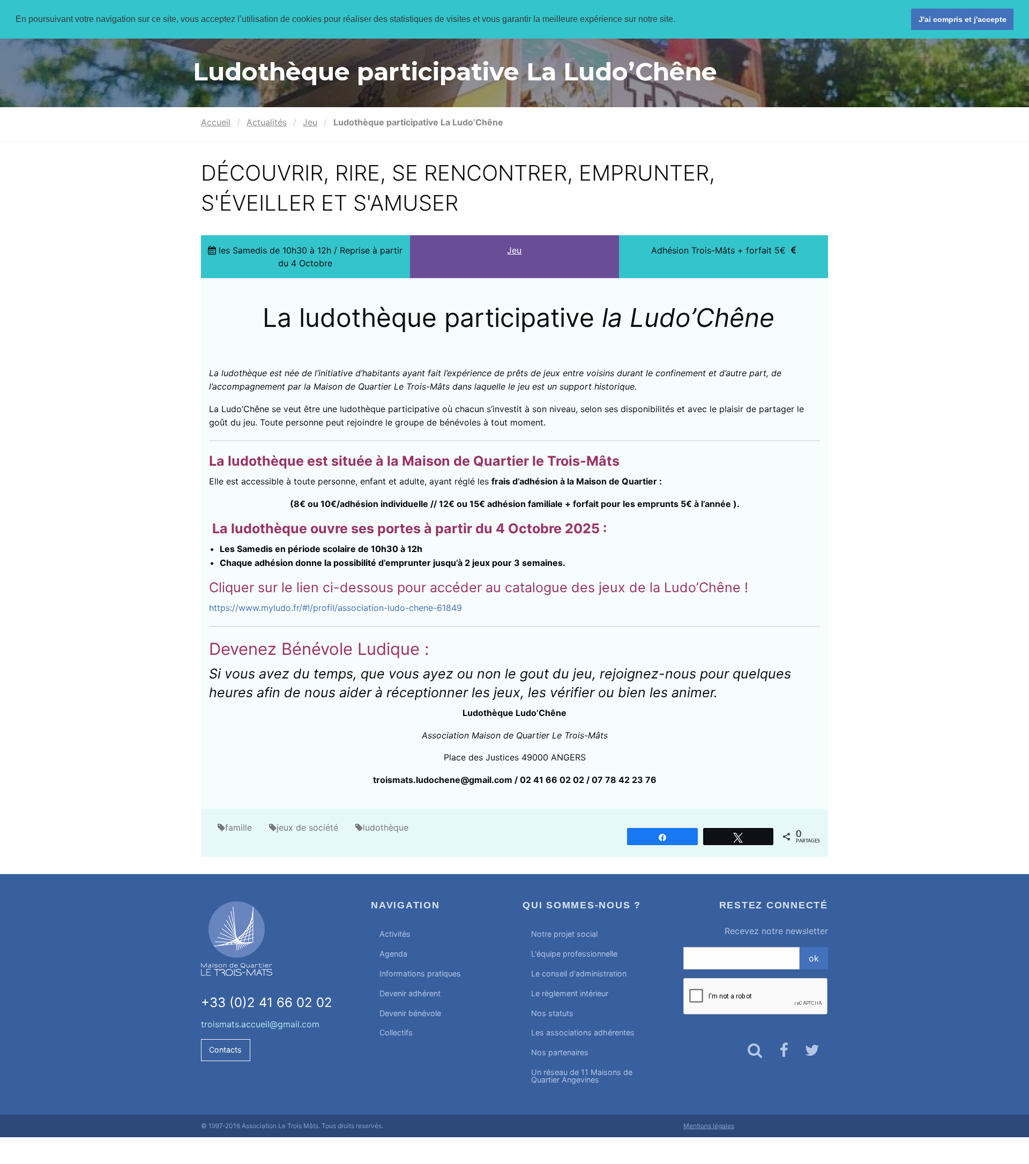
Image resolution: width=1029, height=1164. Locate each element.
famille (238, 827)
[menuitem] (438, 934)
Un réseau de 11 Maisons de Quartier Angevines (581, 1076)
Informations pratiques (420, 973)
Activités (395, 933)
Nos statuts (552, 1013)
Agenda (393, 953)
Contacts (225, 1049)
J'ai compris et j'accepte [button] (962, 19)
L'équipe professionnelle (574, 953)
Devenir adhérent (410, 993)
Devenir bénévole (410, 1013)
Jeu (310, 122)
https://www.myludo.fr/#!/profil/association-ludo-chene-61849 (335, 607)
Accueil (215, 122)
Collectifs (396, 1032)
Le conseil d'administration (579, 973)
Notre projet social (564, 933)
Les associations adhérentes (583, 1032)
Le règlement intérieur (569, 993)
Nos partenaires (559, 1052)
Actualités (267, 122)
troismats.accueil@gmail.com (260, 1024)
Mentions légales (708, 1126)
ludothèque (385, 827)
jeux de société (307, 827)
